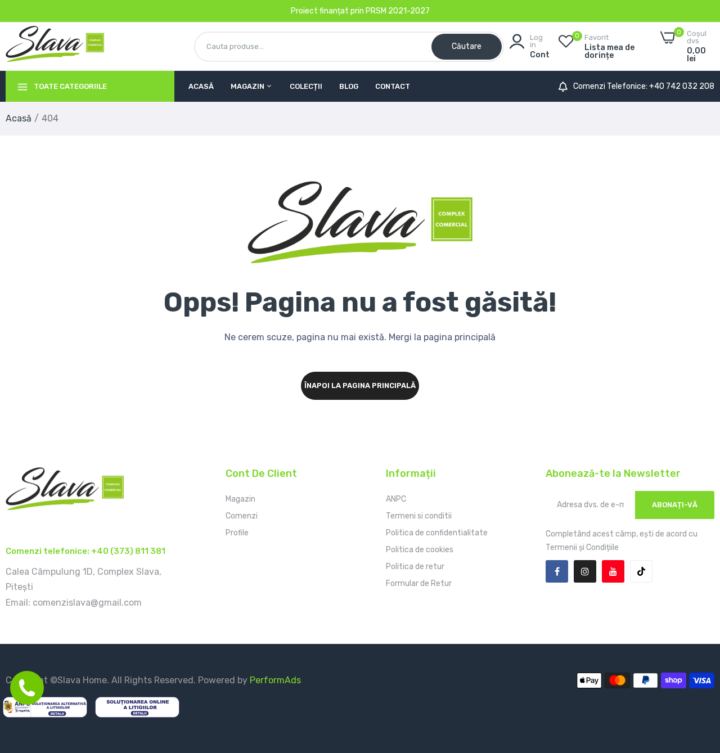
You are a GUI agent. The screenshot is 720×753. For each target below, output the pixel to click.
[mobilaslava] (55, 46)
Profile (237, 533)
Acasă (201, 86)
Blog (348, 86)
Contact (392, 86)
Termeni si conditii (419, 516)
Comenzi (242, 516)
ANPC (396, 499)
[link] (697, 671)
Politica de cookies (419, 549)
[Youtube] (613, 571)
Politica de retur (415, 566)
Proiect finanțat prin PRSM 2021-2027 (360, 11)
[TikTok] (641, 571)
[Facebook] (557, 571)
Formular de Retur (419, 583)
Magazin (248, 86)
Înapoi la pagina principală (360, 385)
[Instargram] (585, 571)
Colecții (306, 86)
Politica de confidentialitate (437, 533)
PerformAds (275, 680)
